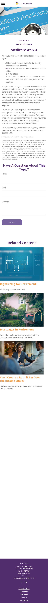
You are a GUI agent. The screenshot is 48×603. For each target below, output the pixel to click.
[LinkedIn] (25, 581)
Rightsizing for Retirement (18, 284)
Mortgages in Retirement (17, 329)
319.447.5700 (26, 566)
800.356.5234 (28, 569)
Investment (24, 594)
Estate (24, 597)
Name (4, 174)
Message (5, 201)
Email (4, 188)
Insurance (24, 600)
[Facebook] (21, 581)
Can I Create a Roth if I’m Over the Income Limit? (20, 379)
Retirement (24, 592)
